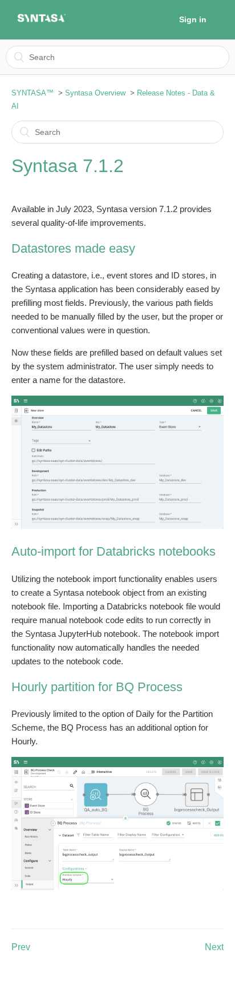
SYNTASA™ (32, 93)
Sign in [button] (192, 19)
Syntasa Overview (95, 93)
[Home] (41, 21)
